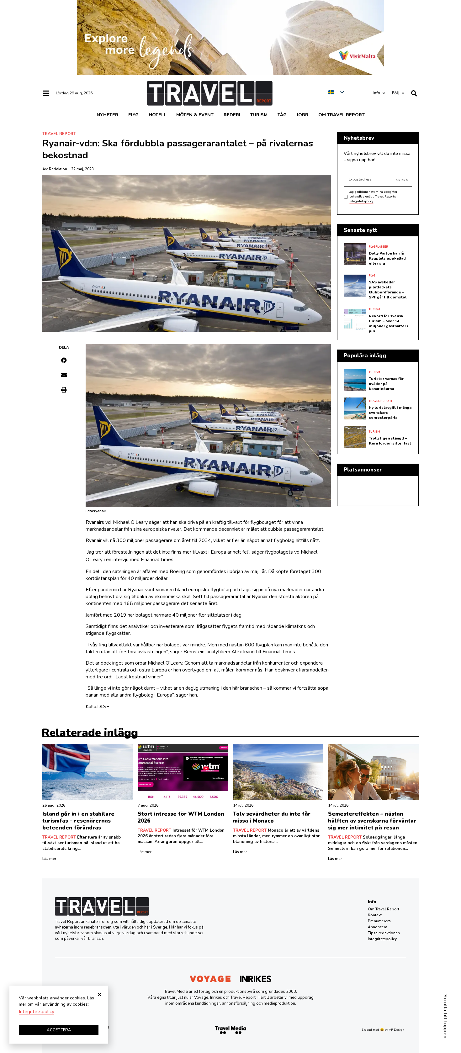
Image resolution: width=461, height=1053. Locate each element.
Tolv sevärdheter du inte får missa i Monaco (271, 817)
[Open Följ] (403, 93)
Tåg (282, 115)
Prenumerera (379, 921)
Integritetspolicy (382, 938)
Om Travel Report (341, 115)
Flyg (133, 115)
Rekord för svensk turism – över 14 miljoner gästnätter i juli (388, 323)
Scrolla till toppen (445, 1016)
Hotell (157, 115)
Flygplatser (378, 247)
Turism (259, 115)
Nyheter (107, 115)
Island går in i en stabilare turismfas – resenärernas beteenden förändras (78, 820)
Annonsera (377, 926)
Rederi (232, 115)
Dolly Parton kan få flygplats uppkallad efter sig (387, 258)
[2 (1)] (230, 73)
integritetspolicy (361, 201)
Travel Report (59, 134)
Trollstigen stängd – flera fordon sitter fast (390, 441)
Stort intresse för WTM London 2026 (181, 817)
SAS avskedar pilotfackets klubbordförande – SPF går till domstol (387, 290)
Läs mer (49, 858)
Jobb (302, 115)
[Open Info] (384, 93)
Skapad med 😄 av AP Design (383, 1030)
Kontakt (375, 915)
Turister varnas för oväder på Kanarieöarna (386, 383)
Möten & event (195, 115)
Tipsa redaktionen (384, 932)
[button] (64, 360)
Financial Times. (157, 559)
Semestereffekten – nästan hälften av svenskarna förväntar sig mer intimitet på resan (372, 820)
